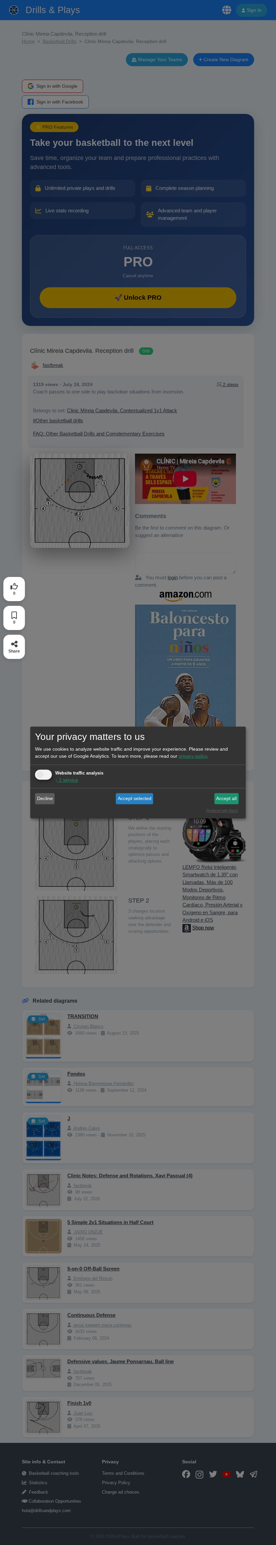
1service (66, 780)
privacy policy (193, 756)
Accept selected (134, 798)
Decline (45, 798)
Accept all (226, 798)
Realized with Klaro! (222, 811)
